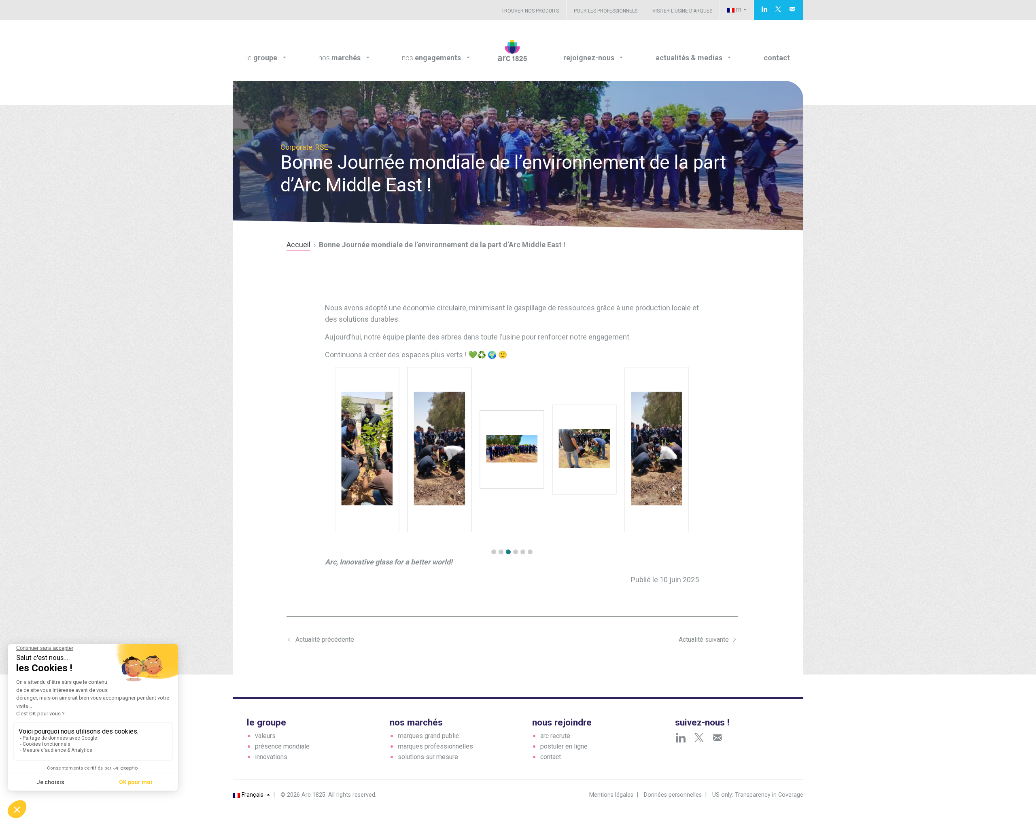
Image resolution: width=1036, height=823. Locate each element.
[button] (493, 551)
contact (550, 757)
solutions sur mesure (428, 757)
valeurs (265, 736)
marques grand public (428, 736)
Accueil (298, 244)
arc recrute (555, 736)
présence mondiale (282, 746)
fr (739, 10)
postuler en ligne (564, 746)
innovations (271, 757)
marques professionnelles (435, 746)
